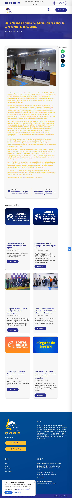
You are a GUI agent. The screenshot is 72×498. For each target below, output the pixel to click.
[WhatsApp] (65, 494)
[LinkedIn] (18, 3)
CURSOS (8, 469)
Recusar (16, 492)
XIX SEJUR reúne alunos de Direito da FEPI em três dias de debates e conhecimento (45, 311)
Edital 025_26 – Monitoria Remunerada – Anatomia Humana (16, 374)
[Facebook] (10, 3)
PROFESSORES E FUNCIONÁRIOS (34, 2)
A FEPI (7, 466)
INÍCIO (7, 464)
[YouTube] (14, 3)
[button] (48, 9)
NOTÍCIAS (8, 471)
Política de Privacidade (60, 496)
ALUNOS (34, 4)
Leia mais (13, 261)
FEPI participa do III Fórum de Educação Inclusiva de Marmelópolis (17, 311)
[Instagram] (6, 3)
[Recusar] (34, 482)
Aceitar (8, 492)
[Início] (12, 10)
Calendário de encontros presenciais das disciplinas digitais (16, 246)
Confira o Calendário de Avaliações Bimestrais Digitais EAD (45, 246)
